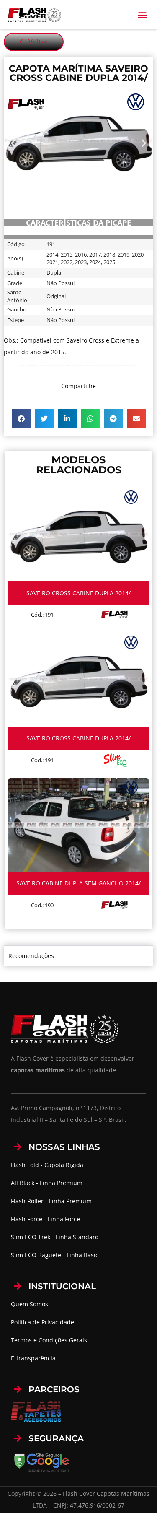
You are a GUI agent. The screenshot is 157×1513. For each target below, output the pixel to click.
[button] (142, 15)
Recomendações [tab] (31, 956)
